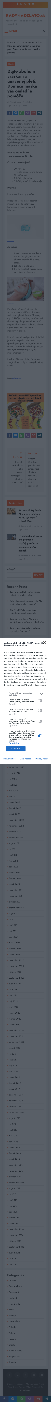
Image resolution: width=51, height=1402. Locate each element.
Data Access (25, 759)
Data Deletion (9, 759)
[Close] (45, 643)
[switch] (40, 700)
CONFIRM (15, 748)
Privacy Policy (41, 759)
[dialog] (25, 701)
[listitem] (25, 694)
